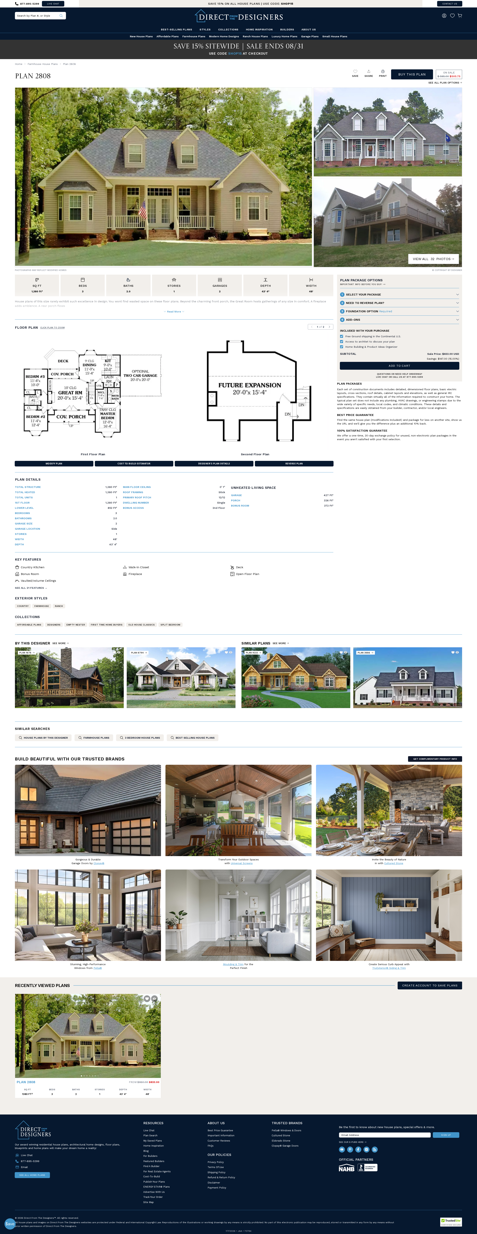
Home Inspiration (259, 29)
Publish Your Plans (154, 1181)
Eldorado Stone (281, 1140)
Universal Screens (242, 863)
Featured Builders (153, 1161)
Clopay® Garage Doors (285, 1145)
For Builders (150, 1156)
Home (18, 63)
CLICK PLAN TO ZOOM (52, 327)
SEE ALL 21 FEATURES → (31, 587)
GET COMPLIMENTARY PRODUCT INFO (435, 759)
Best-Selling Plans (176, 29)
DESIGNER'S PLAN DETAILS (214, 463)
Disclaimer (214, 1182)
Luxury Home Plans (284, 36)
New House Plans (141, 36)
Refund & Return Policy (221, 1177)
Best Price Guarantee (220, 1130)
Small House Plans (334, 36)
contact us (449, 3)
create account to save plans (430, 985)
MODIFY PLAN (54, 463)
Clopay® (99, 863)
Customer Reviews (219, 1140)
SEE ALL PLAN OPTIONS (443, 82)
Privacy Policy (216, 1162)
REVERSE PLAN (294, 463)
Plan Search (150, 1135)
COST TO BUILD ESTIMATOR (134, 463)
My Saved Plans (152, 1140)
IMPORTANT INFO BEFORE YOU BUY (361, 284)
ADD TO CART (399, 365)
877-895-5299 (415, 377)
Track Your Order (153, 1197)
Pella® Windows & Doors (286, 1130)
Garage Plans (310, 36)
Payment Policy (217, 1187)
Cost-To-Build (151, 1176)
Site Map (148, 1202)
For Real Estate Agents (157, 1171)
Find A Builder (151, 1166)
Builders (287, 29)
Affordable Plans (168, 36)
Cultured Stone (281, 1135)
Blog (146, 1151)
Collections (228, 29)
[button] (19, 1034)
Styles (205, 29)
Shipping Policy (216, 1172)
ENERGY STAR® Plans (156, 1186)
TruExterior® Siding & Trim (389, 967)
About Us (308, 29)
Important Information (221, 1135)
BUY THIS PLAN (412, 74)
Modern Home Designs (224, 36)
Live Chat (148, 1130)
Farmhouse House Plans (43, 63)
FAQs (211, 1145)
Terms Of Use (216, 1167)
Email (24, 1167)
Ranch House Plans (255, 36)
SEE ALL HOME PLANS (32, 1175)
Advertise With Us (154, 1192)
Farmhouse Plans (193, 36)
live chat (53, 3)
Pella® (98, 967)
